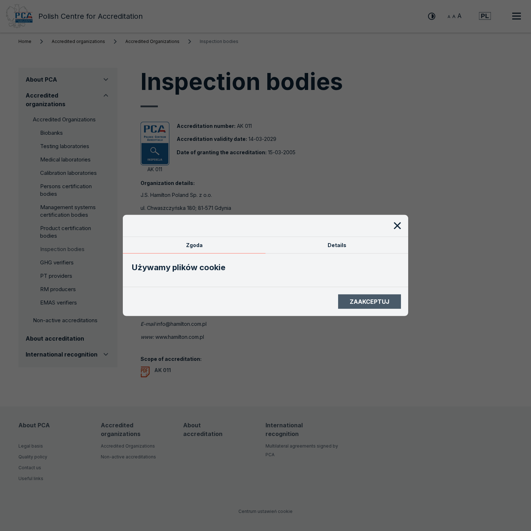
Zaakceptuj (369, 301)
